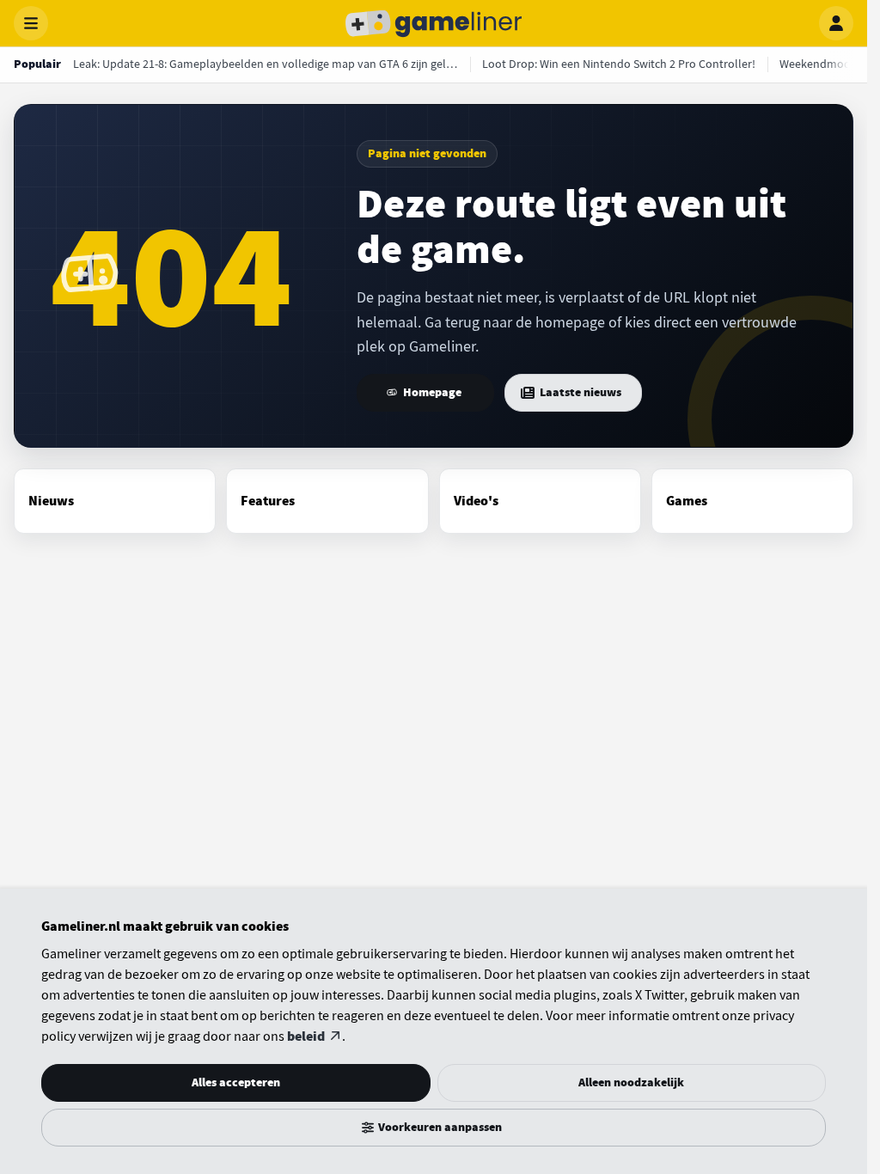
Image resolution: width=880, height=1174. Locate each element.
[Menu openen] (31, 23)
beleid (306, 1036)
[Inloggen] (836, 23)
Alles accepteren (236, 1082)
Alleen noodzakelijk (631, 1082)
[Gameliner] (433, 23)
